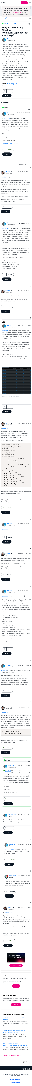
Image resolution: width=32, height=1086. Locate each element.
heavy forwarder (12, 83)
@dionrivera (5, 177)
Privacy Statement (15, 1079)
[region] (16, 1078)
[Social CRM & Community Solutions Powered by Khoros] (26, 1062)
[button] (29, 24)
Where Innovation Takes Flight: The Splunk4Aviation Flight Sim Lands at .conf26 (15, 1044)
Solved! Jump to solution (10, 24)
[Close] (29, 1072)
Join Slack (16, 986)
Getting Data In (6, 18)
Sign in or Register (16, 12)
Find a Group (16, 1004)
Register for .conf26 (16, 965)
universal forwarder (13, 85)
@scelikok (7, 118)
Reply (6, 95)
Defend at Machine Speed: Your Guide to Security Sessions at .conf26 (14, 1031)
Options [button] (29, 18)
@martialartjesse (9, 849)
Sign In (24, 2)
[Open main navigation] (30, 2)
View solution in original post (10, 143)
